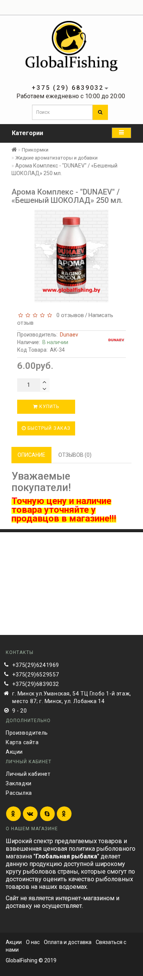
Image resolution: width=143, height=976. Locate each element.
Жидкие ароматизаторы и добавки (56, 158)
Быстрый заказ (48, 428)
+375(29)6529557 (35, 674)
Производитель (27, 733)
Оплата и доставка (68, 942)
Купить (48, 406)
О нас (33, 942)
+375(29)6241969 (35, 665)
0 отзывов (68, 315)
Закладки (19, 783)
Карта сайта (22, 742)
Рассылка (19, 793)
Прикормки (35, 150)
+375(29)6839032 (35, 684)
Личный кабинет (28, 774)
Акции (14, 752)
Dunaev (69, 335)
